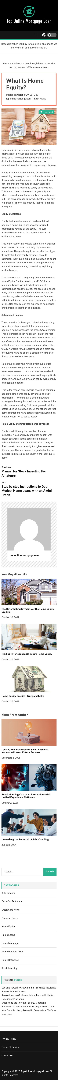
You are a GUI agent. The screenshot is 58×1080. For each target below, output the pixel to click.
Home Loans (8, 935)
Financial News (9, 918)
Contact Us (7, 1055)
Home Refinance (10, 960)
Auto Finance (8, 893)
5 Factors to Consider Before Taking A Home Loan (27, 1006)
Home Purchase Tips (12, 951)
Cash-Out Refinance (11, 901)
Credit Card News (10, 909)
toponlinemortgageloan (18, 98)
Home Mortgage (9, 943)
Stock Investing (9, 968)
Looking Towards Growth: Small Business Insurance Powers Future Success (24, 751)
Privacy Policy (8, 1038)
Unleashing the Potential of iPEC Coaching (25, 839)
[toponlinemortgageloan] (29, 529)
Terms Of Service (10, 1047)
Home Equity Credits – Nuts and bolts (22, 696)
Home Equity (8, 926)
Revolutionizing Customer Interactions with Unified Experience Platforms (25, 796)
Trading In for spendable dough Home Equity (26, 653)
